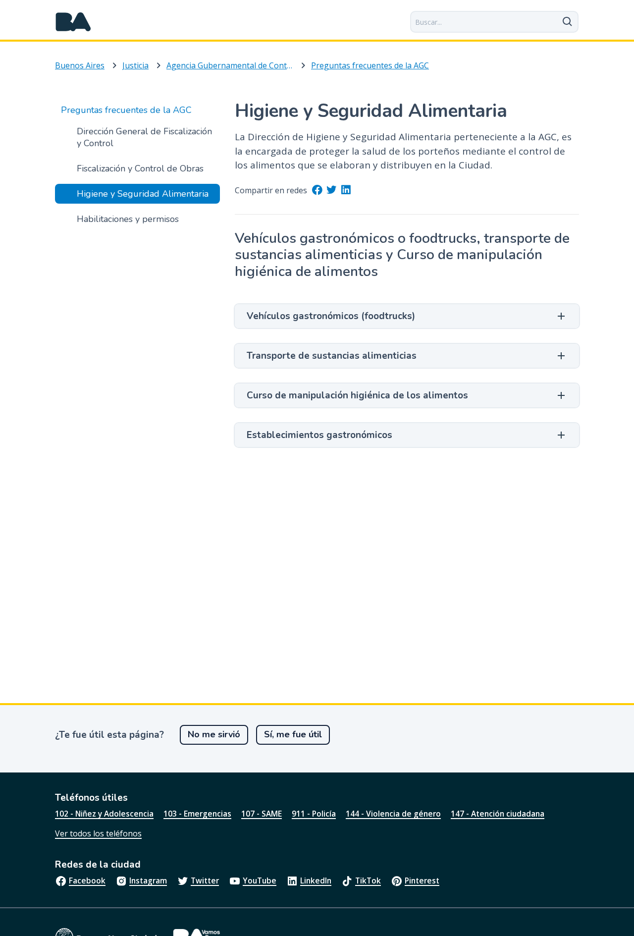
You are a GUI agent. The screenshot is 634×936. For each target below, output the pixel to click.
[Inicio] (73, 21)
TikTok (368, 880)
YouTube (259, 880)
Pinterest (422, 880)
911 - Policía (314, 813)
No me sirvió (214, 734)
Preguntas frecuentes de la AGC (370, 65)
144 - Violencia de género (393, 813)
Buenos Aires (80, 65)
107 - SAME (261, 813)
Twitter (205, 880)
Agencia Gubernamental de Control (229, 65)
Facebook (87, 880)
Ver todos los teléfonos (98, 833)
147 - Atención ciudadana (497, 813)
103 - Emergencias (197, 813)
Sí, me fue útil (293, 734)
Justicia (135, 65)
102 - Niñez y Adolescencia (104, 813)
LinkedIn (315, 880)
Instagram (148, 880)
